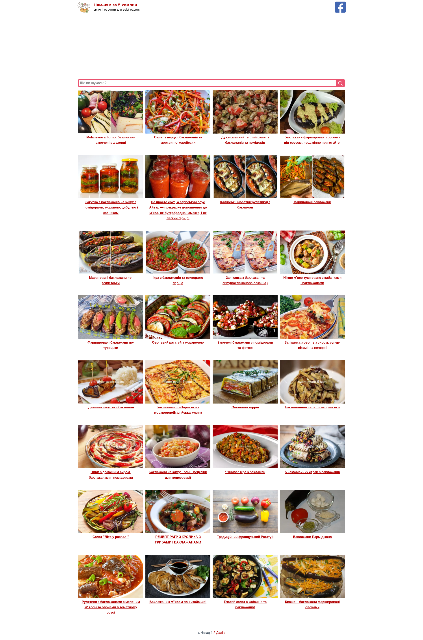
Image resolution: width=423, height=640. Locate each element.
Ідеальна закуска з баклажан (110, 407)
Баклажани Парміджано (312, 537)
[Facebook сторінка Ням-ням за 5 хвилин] (340, 4)
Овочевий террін (245, 407)
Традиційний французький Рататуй (245, 537)
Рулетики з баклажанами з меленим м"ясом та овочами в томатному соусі (111, 607)
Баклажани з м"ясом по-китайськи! (177, 602)
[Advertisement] (210, 46)
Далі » (220, 632)
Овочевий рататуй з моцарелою (178, 342)
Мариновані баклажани (312, 202)
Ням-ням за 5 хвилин (115, 5)
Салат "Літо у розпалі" (111, 537)
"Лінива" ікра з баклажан (245, 472)
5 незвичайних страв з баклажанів (312, 472)
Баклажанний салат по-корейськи (312, 407)
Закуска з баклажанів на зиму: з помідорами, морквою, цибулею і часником (110, 207)
